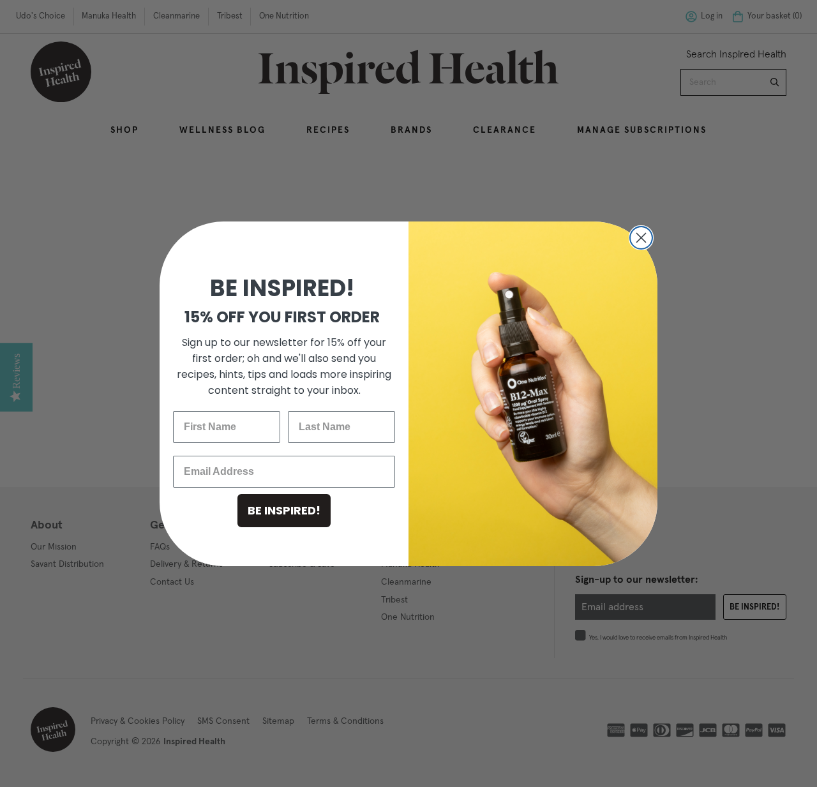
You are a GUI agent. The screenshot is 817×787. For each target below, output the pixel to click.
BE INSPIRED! (284, 510)
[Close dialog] (641, 238)
